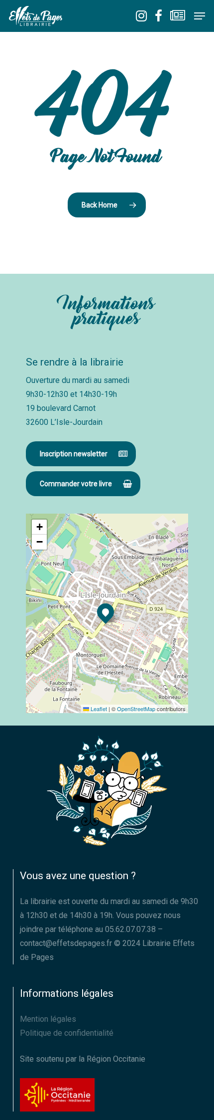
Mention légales (48, 1019)
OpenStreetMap (136, 709)
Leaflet (98, 709)
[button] (199, 16)
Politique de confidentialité (66, 1033)
